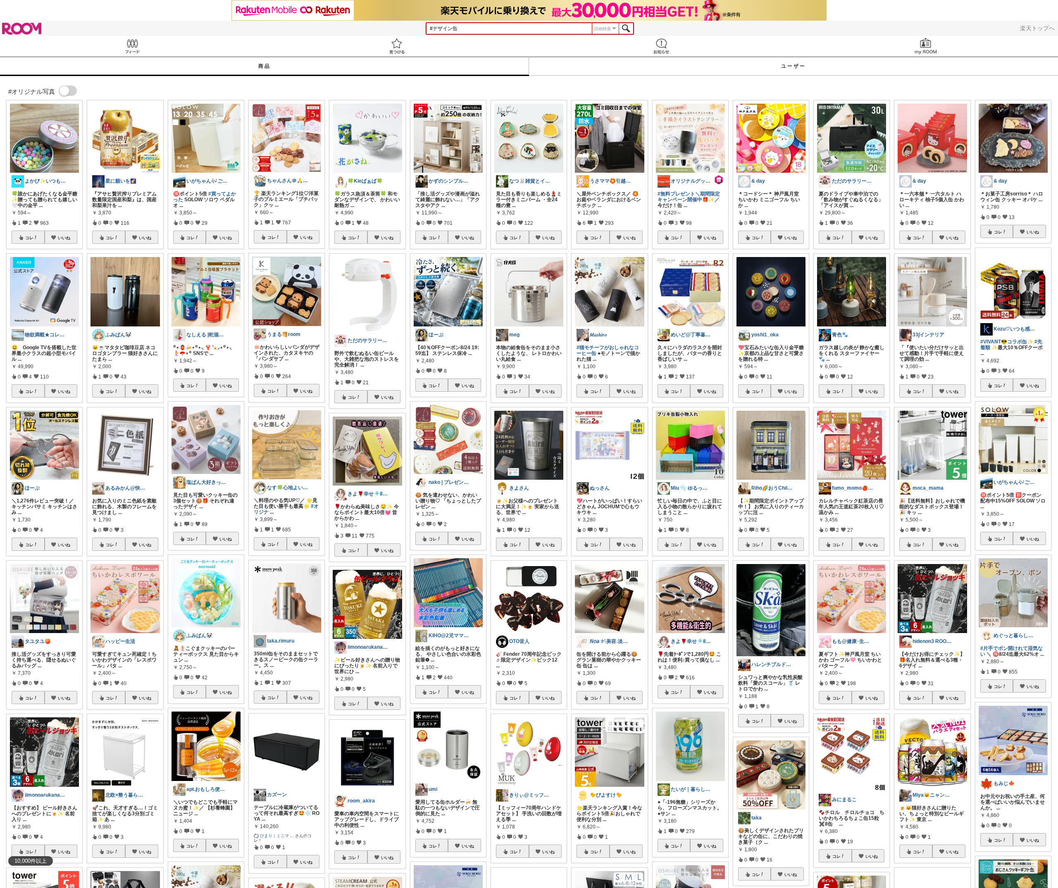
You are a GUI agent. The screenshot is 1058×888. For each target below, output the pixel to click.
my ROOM (926, 46)
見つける (396, 46)
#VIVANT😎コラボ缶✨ (1006, 342)
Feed (132, 46)
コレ (29, 238)
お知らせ (661, 46)
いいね (64, 238)
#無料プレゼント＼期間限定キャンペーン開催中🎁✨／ (689, 196)
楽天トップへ (1037, 28)
